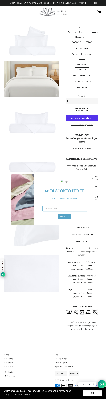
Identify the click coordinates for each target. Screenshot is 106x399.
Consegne (8, 366)
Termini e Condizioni (64, 366)
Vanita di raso (68, 380)
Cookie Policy (61, 358)
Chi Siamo (8, 358)
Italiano (60, 373)
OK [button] (92, 393)
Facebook (11, 372)
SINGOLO (82, 87)
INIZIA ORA (64, 217)
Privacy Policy (61, 362)
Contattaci (8, 362)
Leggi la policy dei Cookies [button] (17, 395)
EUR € (72, 373)
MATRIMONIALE (82, 75)
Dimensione (82, 64)
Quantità (81, 96)
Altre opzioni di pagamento (82, 125)
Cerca (6, 355)
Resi (57, 355)
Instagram (11, 376)
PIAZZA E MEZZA (82, 81)
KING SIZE (82, 70)
